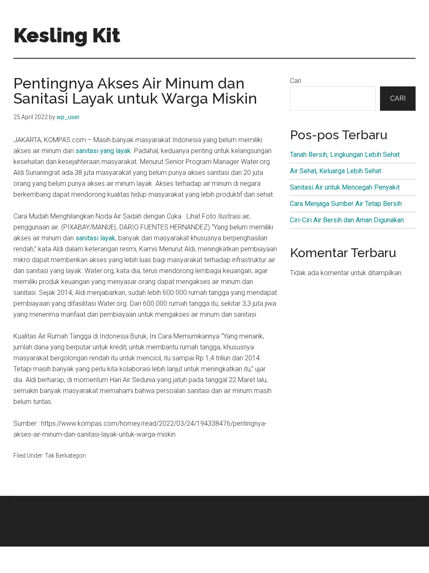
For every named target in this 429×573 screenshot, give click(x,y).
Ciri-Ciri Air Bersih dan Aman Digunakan (347, 220)
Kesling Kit (66, 35)
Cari (295, 81)
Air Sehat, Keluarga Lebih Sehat (335, 171)
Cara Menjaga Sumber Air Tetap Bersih (346, 204)
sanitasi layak (95, 238)
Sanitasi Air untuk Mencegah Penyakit (345, 187)
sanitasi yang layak (103, 151)
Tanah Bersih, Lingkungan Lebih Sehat (345, 155)
